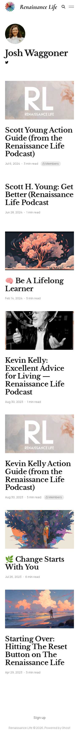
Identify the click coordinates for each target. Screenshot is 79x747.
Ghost (66, 728)
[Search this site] (63, 7)
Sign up (39, 717)
